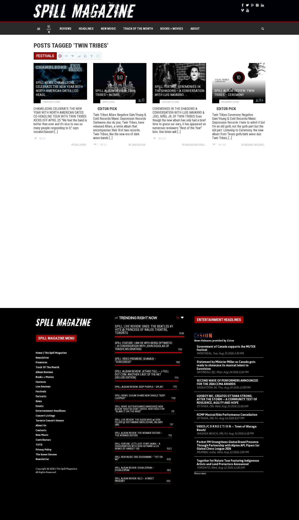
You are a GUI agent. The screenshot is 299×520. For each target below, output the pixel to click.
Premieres (41, 362)
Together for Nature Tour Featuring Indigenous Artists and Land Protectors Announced (228, 462)
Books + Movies (171, 28)
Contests (41, 430)
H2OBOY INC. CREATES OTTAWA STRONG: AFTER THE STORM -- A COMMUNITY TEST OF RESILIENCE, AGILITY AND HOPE (227, 399)
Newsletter (42, 357)
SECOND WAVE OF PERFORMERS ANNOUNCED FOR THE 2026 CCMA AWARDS (227, 382)
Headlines (86, 28)
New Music (108, 28)
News (39, 401)
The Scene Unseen (46, 454)
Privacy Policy (43, 449)
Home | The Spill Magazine (51, 352)
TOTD (39, 444)
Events (40, 406)
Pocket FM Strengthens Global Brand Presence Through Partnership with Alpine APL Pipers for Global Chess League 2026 (228, 445)
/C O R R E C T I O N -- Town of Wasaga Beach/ (226, 428)
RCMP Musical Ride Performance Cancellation (227, 414)
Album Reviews (44, 372)
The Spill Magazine (66, 468)
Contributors (43, 439)
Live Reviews (43, 386)
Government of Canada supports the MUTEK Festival (226, 348)
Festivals (41, 391)
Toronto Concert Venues (50, 420)
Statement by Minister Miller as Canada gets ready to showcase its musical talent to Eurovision (226, 365)
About (195, 28)
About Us (41, 425)
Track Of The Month (138, 28)
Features (41, 382)
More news (200, 473)
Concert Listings (45, 415)
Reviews (65, 28)
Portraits (41, 396)
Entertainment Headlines (51, 410)
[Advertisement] (149, 229)
